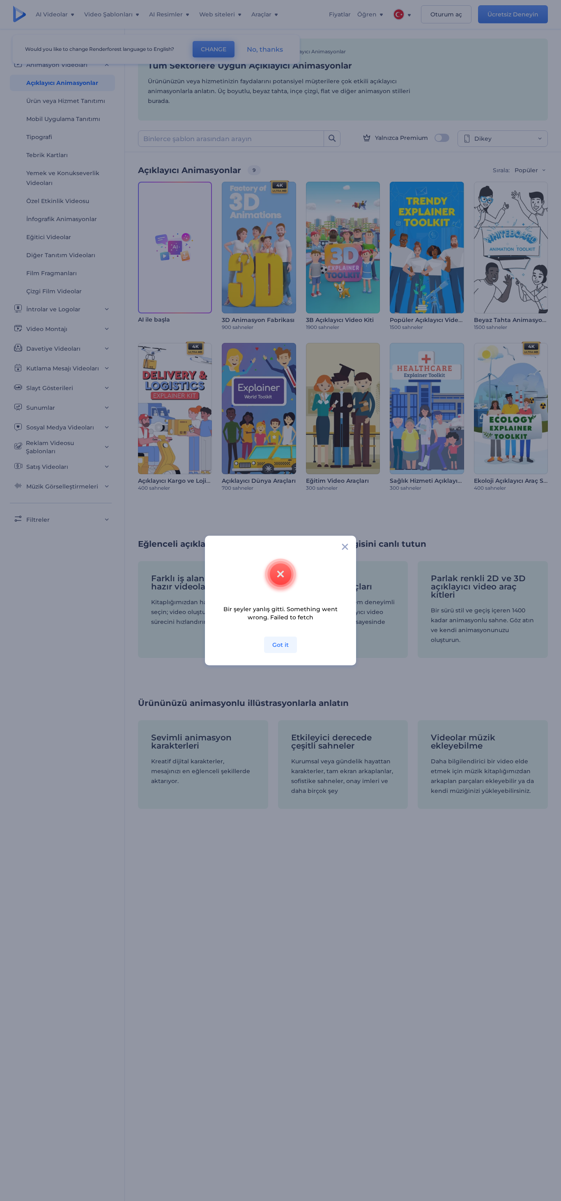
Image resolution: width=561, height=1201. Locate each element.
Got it (280, 644)
